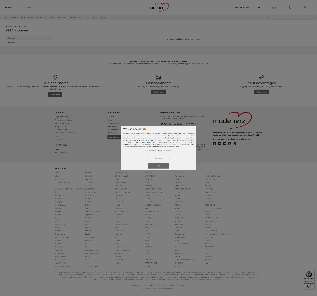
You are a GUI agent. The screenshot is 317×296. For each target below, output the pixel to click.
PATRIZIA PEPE (151, 263)
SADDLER (179, 218)
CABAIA (58, 250)
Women (8, 7)
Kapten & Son (120, 247)
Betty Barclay (60, 205)
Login (57, 149)
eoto (87, 221)
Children (27, 7)
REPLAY (178, 205)
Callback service (113, 123)
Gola (117, 179)
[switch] (308, 286)
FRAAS (88, 247)
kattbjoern (119, 253)
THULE (207, 211)
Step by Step (210, 179)
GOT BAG (118, 186)
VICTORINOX (210, 247)
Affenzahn (59, 179)
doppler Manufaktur (93, 211)
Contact (110, 117)
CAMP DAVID (60, 260)
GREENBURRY (121, 189)
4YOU (57, 173)
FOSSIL (88, 244)
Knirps (117, 263)
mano (147, 215)
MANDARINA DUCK (153, 211)
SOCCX (177, 266)
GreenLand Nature (122, 192)
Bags (23, 17)
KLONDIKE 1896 (121, 260)
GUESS (118, 199)
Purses (30, 17)
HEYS (117, 218)
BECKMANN (60, 195)
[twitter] (220, 144)
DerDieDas (89, 195)
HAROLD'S (119, 202)
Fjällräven (89, 240)
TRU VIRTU (209, 228)
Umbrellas (61, 17)
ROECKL (178, 208)
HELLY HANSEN (121, 211)
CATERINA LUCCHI (62, 266)
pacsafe (148, 256)
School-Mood (180, 237)
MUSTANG (149, 231)
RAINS (177, 195)
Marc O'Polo (150, 224)
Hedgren (118, 208)
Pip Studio (179, 182)
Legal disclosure (61, 117)
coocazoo (89, 182)
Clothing (72, 17)
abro (57, 176)
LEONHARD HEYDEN (153, 189)
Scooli (177, 240)
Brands (104, 17)
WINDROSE (209, 260)
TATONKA (208, 199)
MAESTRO (149, 202)
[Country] (259, 7)
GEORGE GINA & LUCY (94, 266)
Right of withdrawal (62, 123)
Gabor (87, 260)
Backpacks (40, 17)
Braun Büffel (60, 224)
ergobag (88, 228)
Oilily (147, 244)
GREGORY (119, 195)
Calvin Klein (60, 253)
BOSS (57, 221)
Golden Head (120, 182)
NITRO (147, 240)
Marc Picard (149, 218)
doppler (88, 208)
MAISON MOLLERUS (153, 205)
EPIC (87, 224)
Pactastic (148, 260)
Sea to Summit (181, 253)
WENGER (208, 256)
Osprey (148, 250)
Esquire (88, 234)
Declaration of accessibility (65, 133)
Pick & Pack (179, 173)
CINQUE (88, 176)
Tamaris (208, 195)
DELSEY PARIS (91, 192)
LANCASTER (150, 179)
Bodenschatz (60, 211)
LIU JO (147, 195)
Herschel (118, 215)
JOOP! (117, 240)
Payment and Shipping (116, 130)
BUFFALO (59, 240)
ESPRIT (88, 231)
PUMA (177, 192)
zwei (206, 263)
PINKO (177, 179)
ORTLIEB (148, 247)
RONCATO (179, 211)
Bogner (58, 215)
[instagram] (231, 144)
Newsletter (111, 133)
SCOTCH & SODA (181, 244)
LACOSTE (148, 173)
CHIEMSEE (89, 173)
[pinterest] (236, 144)
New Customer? (61, 152)
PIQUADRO (179, 186)
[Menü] (313, 271)
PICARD (148, 266)
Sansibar (178, 228)
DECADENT (90, 189)
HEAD (117, 205)
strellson (208, 186)
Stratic (207, 182)
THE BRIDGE (210, 205)
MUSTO (148, 234)
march (147, 221)
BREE (57, 228)
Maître (147, 208)
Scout (177, 247)
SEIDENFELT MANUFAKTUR (186, 260)
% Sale (95, 17)
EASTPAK (88, 218)
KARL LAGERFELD (122, 250)
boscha (58, 218)
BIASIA (58, 208)
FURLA (88, 256)
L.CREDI (118, 266)
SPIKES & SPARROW (213, 176)
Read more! (158, 92)
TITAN (207, 215)
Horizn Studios (121, 224)
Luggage (50, 17)
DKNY (87, 205)
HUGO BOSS (120, 231)
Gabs (87, 263)
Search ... (270, 17)
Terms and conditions (63, 120)
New (6, 17)
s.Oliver (208, 173)
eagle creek (90, 215)
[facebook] (215, 144)
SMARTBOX (179, 263)
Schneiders (179, 234)
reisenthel (179, 202)
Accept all (158, 166)
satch (177, 231)
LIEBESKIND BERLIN (153, 192)
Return (110, 120)
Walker (207, 253)
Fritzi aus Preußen (92, 253)
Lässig (147, 182)
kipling (118, 256)
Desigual (88, 199)
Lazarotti (148, 186)
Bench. (58, 199)
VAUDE (208, 244)
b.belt (57, 192)
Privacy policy (60, 126)
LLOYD (148, 199)
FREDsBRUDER (91, 250)
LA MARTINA (150, 176)
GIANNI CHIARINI (122, 176)
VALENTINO (209, 237)
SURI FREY (209, 189)
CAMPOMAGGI (61, 263)
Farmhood (89, 237)
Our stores (59, 139)
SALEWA (178, 221)
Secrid (177, 256)
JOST (117, 244)
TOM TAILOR (210, 221)
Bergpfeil (59, 202)
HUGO (117, 228)
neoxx (147, 237)
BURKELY (59, 247)
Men (17, 7)
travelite (208, 224)
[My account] (290, 8)
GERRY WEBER (121, 173)
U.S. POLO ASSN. (211, 231)
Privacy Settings (61, 130)
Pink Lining (179, 176)
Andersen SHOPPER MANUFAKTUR (69, 189)
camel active (60, 256)
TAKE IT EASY (210, 192)
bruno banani (60, 234)
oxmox (147, 253)
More (88, 17)
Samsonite (179, 224)
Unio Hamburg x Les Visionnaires (218, 234)
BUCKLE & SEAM (62, 237)
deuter (88, 202)
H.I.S (117, 221)
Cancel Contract (115, 137)
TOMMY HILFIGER (212, 218)
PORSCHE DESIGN (182, 189)
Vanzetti (208, 240)
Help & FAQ (112, 126)
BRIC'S (58, 231)
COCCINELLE (90, 179)
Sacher (177, 215)
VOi (206, 250)
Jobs (56, 136)
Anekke (58, 186)
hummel (118, 234)
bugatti (58, 244)
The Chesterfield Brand (214, 208)
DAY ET (88, 186)
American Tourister (63, 182)
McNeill (148, 228)
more (182, 119)
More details (158, 159)
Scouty (177, 250)
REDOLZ (178, 199)
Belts (81, 17)
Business (14, 17)
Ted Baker (209, 202)
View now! (55, 94)
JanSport (118, 237)
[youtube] (225, 144)
